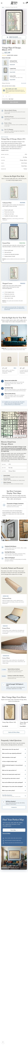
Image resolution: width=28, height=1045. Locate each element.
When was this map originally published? (11, 753)
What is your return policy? (8, 790)
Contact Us (14, 807)
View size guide (23, 83)
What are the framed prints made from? (11, 774)
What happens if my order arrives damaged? (12, 786)
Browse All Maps (6, 833)
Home (3, 7)
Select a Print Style (14, 102)
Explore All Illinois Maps (14, 732)
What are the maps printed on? (9, 770)
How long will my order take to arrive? (11, 778)
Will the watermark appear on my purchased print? (12, 766)
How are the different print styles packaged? (12, 782)
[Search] (24, 3)
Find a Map (14, 830)
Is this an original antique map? (9, 761)
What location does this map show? (10, 749)
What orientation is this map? (9, 757)
